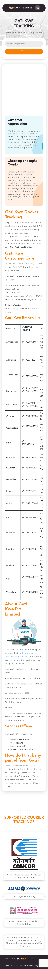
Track (24, 52)
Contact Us (18, 966)
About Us (8, 966)
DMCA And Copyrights (33, 966)
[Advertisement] (24, 90)
